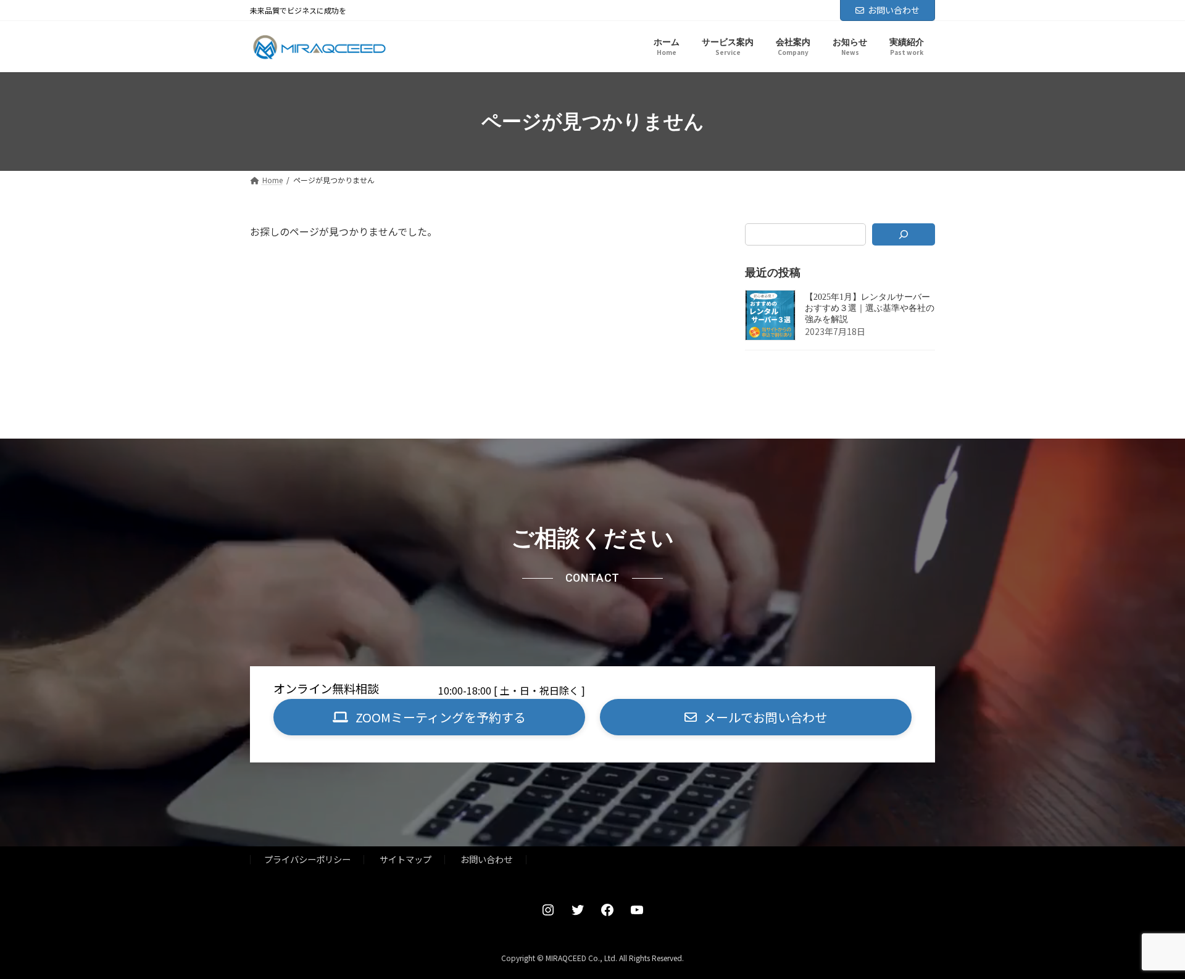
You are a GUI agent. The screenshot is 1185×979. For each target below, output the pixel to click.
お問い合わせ (894, 10)
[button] (429, 717)
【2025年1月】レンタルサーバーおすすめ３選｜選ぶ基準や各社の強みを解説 (869, 308)
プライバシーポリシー (307, 859)
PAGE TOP (1148, 937)
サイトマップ (405, 859)
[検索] (904, 234)
